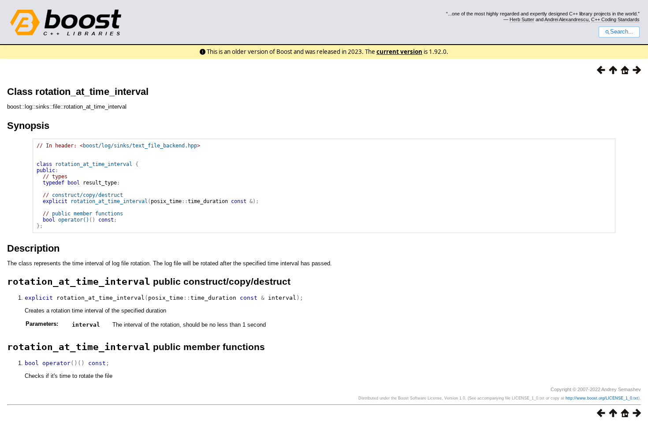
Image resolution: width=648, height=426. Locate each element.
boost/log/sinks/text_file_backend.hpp (140, 146)
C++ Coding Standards (615, 19)
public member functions (87, 214)
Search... (621, 32)
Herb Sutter (522, 19)
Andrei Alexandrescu (566, 19)
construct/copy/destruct (87, 195)
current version (399, 52)
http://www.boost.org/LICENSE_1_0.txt (602, 398)
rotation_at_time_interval (93, 164)
